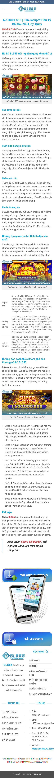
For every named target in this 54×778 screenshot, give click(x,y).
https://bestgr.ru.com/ (43, 748)
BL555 (11, 517)
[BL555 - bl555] (27, 9)
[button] (3, 9)
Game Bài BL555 (31, 541)
